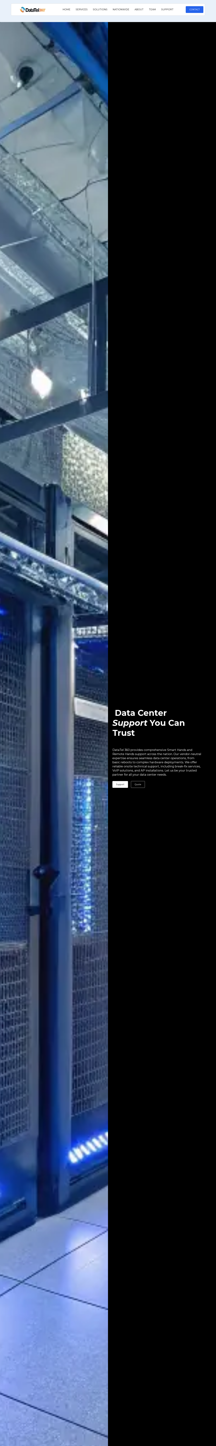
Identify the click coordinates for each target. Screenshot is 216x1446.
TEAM (152, 9)
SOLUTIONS (100, 9)
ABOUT (139, 9)
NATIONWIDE (121, 9)
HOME (66, 9)
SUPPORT (167, 9)
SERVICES (82, 9)
